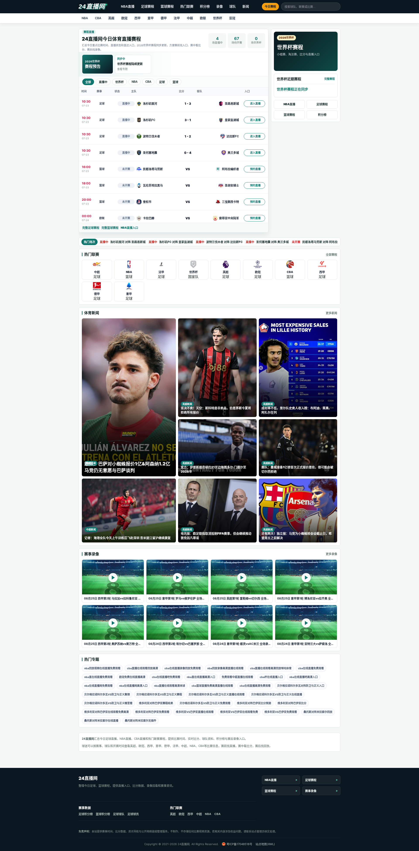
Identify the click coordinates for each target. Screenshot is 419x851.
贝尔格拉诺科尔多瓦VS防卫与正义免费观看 (205, 703)
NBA (85, 18)
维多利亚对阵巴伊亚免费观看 (152, 712)
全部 (88, 82)
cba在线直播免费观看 (311, 668)
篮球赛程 (167, 6)
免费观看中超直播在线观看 (237, 677)
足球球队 (118, 814)
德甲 (164, 18)
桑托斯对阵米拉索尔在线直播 (101, 720)
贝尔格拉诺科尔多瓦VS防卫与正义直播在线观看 (217, 694)
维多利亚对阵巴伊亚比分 (292, 703)
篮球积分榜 (103, 814)
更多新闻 (331, 313)
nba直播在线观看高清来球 (169, 685)
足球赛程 (147, 6)
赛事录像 (310, 791)
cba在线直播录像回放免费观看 (183, 668)
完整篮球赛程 (109, 227)
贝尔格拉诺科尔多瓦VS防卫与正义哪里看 (108, 703)
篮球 (175, 82)
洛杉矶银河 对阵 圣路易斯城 (123, 242)
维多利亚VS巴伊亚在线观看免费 (239, 712)
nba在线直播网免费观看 (98, 685)
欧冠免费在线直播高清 (132, 677)
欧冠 (124, 18)
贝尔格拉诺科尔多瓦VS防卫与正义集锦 (107, 694)
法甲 (177, 18)
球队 (232, 6)
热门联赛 (186, 6)
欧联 (203, 18)
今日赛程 (270, 6)
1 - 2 (188, 136)
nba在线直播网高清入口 (133, 685)
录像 (219, 6)
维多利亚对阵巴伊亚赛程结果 (156, 703)
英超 (111, 18)
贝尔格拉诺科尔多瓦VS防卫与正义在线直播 (276, 694)
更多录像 (331, 554)
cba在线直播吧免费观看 (166, 677)
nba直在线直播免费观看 (98, 677)
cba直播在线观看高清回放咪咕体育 (271, 668)
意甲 (151, 18)
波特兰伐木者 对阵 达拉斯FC (219, 242)
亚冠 (232, 18)
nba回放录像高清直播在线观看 (225, 668)
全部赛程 (331, 254)
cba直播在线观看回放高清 (142, 668)
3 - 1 (188, 120)
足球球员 (133, 814)
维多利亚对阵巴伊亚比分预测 (254, 703)
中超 (190, 18)
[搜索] (337, 6)
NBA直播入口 (129, 227)
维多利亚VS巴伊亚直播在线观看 (195, 712)
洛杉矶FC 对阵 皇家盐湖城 (171, 242)
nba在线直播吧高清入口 (303, 677)
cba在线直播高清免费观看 (255, 685)
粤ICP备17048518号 (239, 844)
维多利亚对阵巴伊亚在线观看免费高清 (106, 712)
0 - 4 (187, 152)
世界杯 (217, 18)
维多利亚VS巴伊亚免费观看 (280, 712)
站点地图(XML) (265, 844)
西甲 (137, 18)
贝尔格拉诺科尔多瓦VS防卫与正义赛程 (159, 694)
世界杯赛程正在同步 (292, 89)
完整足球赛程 (90, 227)
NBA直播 (127, 6)
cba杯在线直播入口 (271, 677)
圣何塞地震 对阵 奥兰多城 (267, 242)
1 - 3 (188, 103)
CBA (98, 18)
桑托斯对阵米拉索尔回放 (318, 712)
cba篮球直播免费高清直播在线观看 (212, 685)
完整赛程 (329, 79)
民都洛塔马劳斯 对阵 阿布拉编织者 (319, 242)
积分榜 (205, 6)
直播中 (103, 82)
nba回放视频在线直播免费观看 (102, 668)
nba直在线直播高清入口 (201, 677)
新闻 (245, 6)
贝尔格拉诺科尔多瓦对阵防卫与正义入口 (300, 685)
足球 (162, 82)
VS (187, 169)
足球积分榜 (86, 814)
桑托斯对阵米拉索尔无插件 (140, 720)
